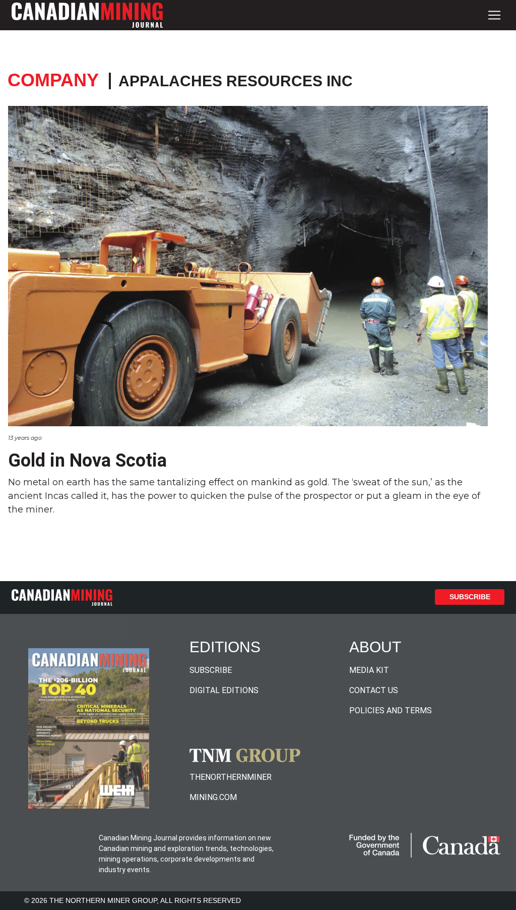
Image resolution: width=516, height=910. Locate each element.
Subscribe (469, 597)
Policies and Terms (390, 710)
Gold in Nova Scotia (87, 460)
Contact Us (373, 690)
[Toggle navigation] (494, 15)
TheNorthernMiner (230, 777)
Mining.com (213, 797)
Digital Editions (224, 690)
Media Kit (369, 670)
